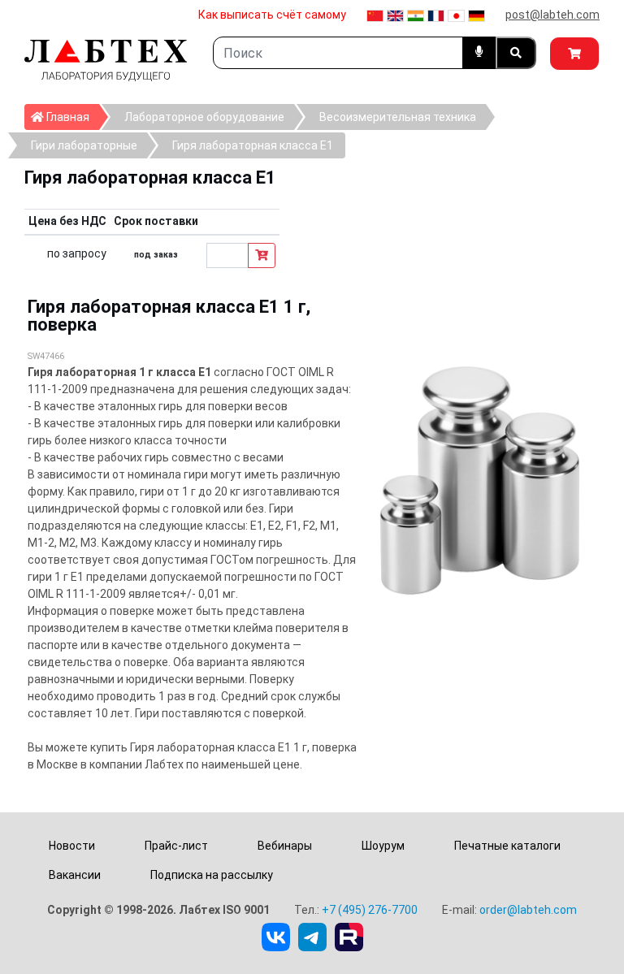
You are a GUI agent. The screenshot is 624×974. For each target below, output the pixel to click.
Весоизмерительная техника (397, 116)
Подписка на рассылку (211, 874)
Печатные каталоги (507, 845)
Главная (71, 116)
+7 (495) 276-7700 (370, 909)
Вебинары (285, 845)
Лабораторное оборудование (204, 116)
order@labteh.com (528, 909)
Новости (72, 845)
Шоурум (383, 845)
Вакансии (75, 874)
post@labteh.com (552, 14)
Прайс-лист (176, 845)
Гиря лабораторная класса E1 (252, 145)
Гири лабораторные (84, 145)
